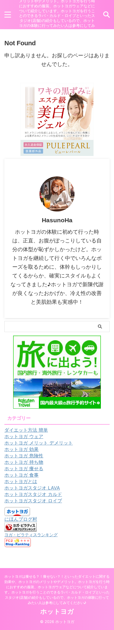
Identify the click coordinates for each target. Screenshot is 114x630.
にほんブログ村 (20, 519)
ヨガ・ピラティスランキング (31, 534)
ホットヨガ (57, 611)
